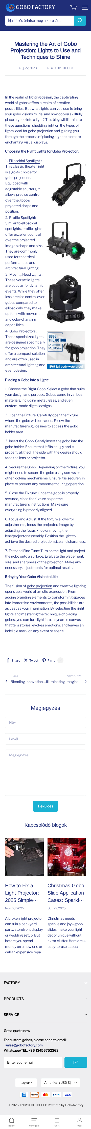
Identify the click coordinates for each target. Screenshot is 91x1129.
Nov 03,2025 (14, 908)
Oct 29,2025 (57, 908)
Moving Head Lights (25, 274)
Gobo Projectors (22, 331)
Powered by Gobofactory (65, 1105)
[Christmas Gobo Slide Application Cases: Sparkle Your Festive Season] (67, 857)
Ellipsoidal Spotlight (24, 161)
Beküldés (45, 806)
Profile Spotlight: (22, 217)
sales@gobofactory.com (24, 1045)
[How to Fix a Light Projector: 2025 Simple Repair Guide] (24, 857)
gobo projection (39, 586)
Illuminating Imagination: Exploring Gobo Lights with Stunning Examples (63, 681)
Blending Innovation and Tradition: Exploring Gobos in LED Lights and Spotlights (28, 681)
